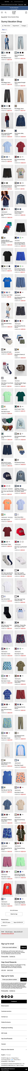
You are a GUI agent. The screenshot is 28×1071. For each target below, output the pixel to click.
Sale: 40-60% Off (18, 922)
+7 (9, 157)
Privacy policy (4, 956)
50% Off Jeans (6, 922)
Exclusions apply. (13, 9)
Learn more (10, 970)
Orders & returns (6, 1022)
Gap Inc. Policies (20, 1065)
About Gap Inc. (11, 1061)
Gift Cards (4, 1033)
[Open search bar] (5, 12)
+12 (22, 183)
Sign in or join (20, 4)
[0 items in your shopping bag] (26, 12)
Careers (3, 1044)
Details (25, 4)
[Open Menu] (2, 12)
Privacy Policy (15, 1058)
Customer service (6, 1011)
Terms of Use (17, 1059)
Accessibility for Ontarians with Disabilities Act (11, 1063)
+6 (22, 292)
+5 (22, 157)
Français (8, 1054)
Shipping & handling (7, 1027)
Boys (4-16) (4, 17)
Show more (3, 925)
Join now (3, 970)
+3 (9, 648)
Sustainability (4, 1061)
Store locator (5, 1006)
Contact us (12, 956)
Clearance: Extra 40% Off (7, 933)
